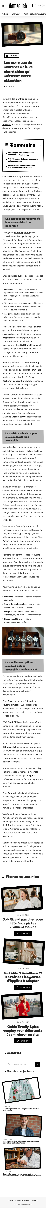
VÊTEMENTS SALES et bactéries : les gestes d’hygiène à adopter (23, 976)
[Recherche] (36, 6)
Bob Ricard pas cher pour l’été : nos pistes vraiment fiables (23, 922)
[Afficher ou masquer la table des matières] (38, 145)
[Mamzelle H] (18, 5)
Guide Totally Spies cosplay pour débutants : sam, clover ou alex (23, 1030)
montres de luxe (24, 99)
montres (6, 124)
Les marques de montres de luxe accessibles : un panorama (21, 153)
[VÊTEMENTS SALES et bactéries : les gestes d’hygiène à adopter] (23, 952)
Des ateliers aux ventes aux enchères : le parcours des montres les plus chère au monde (22, 1175)
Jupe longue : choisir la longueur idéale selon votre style (21, 1109)
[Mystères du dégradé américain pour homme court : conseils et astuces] (23, 1126)
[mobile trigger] (4, 5)
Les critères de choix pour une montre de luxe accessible (23, 159)
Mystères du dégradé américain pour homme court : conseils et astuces (21, 1142)
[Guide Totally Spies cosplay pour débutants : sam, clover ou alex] (22, 1006)
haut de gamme (22, 232)
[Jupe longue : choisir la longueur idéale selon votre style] (21, 1090)
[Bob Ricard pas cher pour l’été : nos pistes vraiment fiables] (22, 898)
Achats (13, 55)
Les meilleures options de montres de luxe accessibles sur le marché (22, 166)
